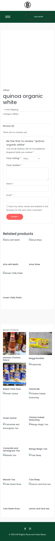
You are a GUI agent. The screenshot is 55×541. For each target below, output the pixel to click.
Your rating (13, 158)
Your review (14, 165)
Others (6, 90)
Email (9, 195)
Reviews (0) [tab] (8, 126)
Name (10, 183)
